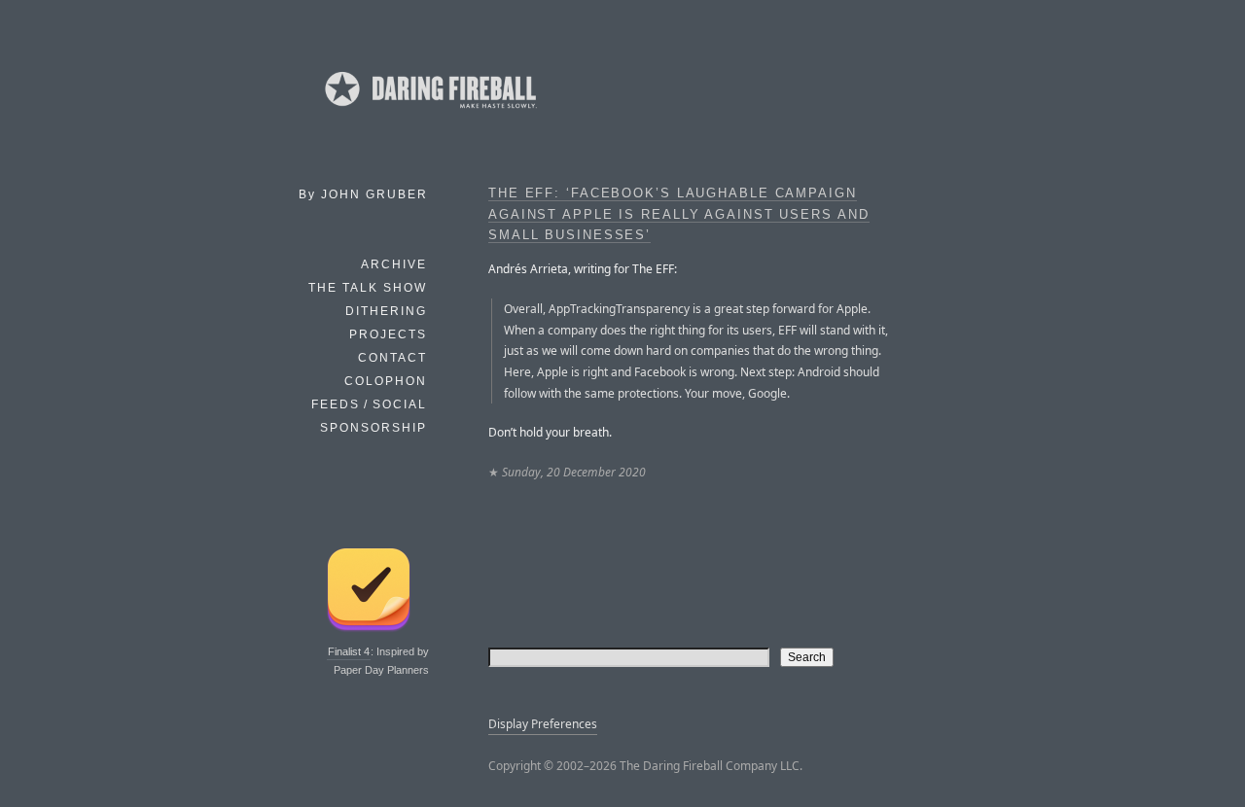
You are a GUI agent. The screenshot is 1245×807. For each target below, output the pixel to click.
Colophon (385, 381)
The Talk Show (367, 288)
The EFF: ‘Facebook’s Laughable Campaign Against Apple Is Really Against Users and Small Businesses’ (679, 214)
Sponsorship (373, 428)
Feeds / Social (369, 404)
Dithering (386, 311)
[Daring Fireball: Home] (429, 112)
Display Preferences (542, 724)
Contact (392, 358)
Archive (394, 264)
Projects (388, 334)
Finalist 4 (349, 651)
